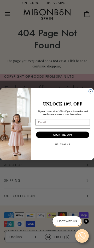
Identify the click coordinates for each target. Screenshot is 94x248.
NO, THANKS (62, 144)
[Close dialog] (90, 91)
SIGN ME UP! (62, 134)
